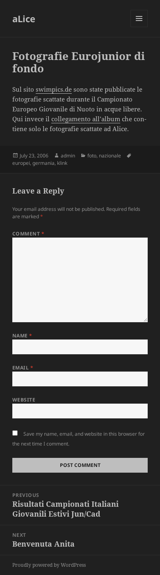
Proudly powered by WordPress (49, 564)
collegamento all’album (85, 119)
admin (68, 155)
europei (21, 162)
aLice (23, 18)
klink (62, 162)
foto (91, 155)
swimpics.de (54, 89)
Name (22, 335)
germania (43, 162)
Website (23, 399)
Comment (28, 233)
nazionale (110, 155)
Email (22, 367)
